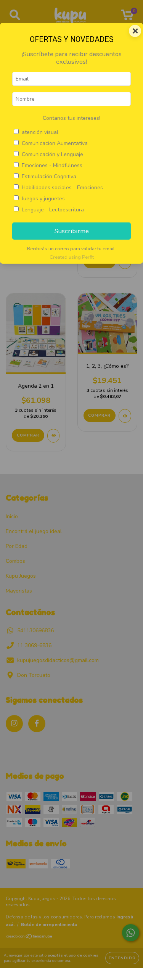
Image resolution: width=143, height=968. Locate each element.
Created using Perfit (72, 257)
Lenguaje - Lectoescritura (53, 209)
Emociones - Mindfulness (52, 165)
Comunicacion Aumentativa (55, 143)
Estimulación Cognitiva (49, 176)
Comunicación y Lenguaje (52, 154)
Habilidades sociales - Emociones (62, 187)
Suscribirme (72, 231)
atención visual (40, 132)
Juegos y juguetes (43, 198)
